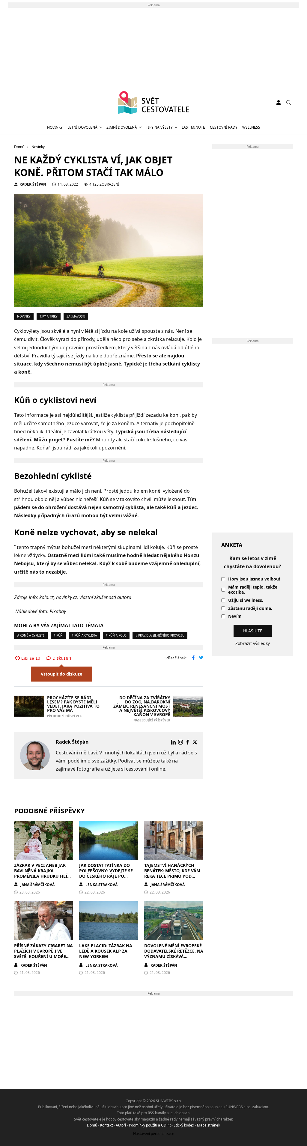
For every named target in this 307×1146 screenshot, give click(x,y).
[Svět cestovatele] (153, 102)
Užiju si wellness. (245, 600)
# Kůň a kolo (116, 635)
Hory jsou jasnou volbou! (254, 579)
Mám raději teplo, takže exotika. (252, 590)
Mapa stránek (208, 1125)
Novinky (55, 127)
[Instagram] (180, 742)
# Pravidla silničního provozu (160, 635)
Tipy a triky (49, 316)
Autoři (121, 1125)
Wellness (251, 127)
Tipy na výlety (159, 127)
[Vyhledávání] (289, 102)
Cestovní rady (223, 127)
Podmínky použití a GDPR (150, 1125)
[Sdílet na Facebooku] (193, 658)
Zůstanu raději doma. (250, 608)
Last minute (193, 127)
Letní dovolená (82, 127)
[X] (194, 742)
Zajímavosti (76, 316)
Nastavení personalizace (153, 1133)
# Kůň (58, 635)
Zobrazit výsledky (252, 643)
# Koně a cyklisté (31, 635)
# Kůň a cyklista (84, 635)
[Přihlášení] (278, 102)
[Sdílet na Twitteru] (201, 658)
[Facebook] (187, 742)
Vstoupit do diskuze (61, 674)
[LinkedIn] (173, 742)
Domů (92, 1125)
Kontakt (106, 1125)
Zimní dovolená (121, 127)
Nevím (235, 616)
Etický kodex (184, 1125)
